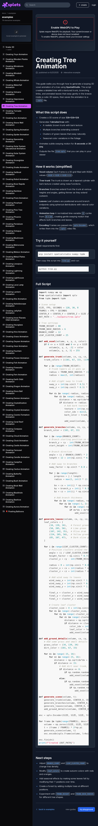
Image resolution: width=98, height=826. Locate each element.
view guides (71, 809)
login (94, 5)
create (84, 5)
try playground (86, 809)
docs (4, 13)
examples (12, 13)
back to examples (46, 809)
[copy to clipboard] (92, 253)
